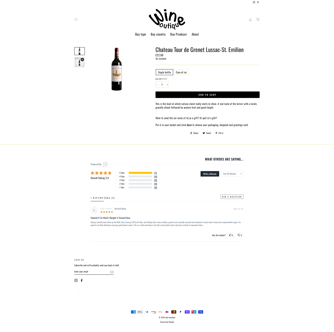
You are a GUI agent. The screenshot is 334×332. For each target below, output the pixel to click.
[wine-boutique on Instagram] (75, 280)
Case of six (181, 72)
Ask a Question (232, 196)
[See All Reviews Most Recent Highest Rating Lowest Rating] (232, 174)
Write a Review (209, 174)
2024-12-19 (238, 209)
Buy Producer (178, 34)
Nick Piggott (106, 209)
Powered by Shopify (167, 322)
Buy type (140, 34)
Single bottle (164, 72)
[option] (117, 69)
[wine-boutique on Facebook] (81, 280)
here (189, 125)
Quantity (161, 79)
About (195, 34)
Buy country (158, 34)
